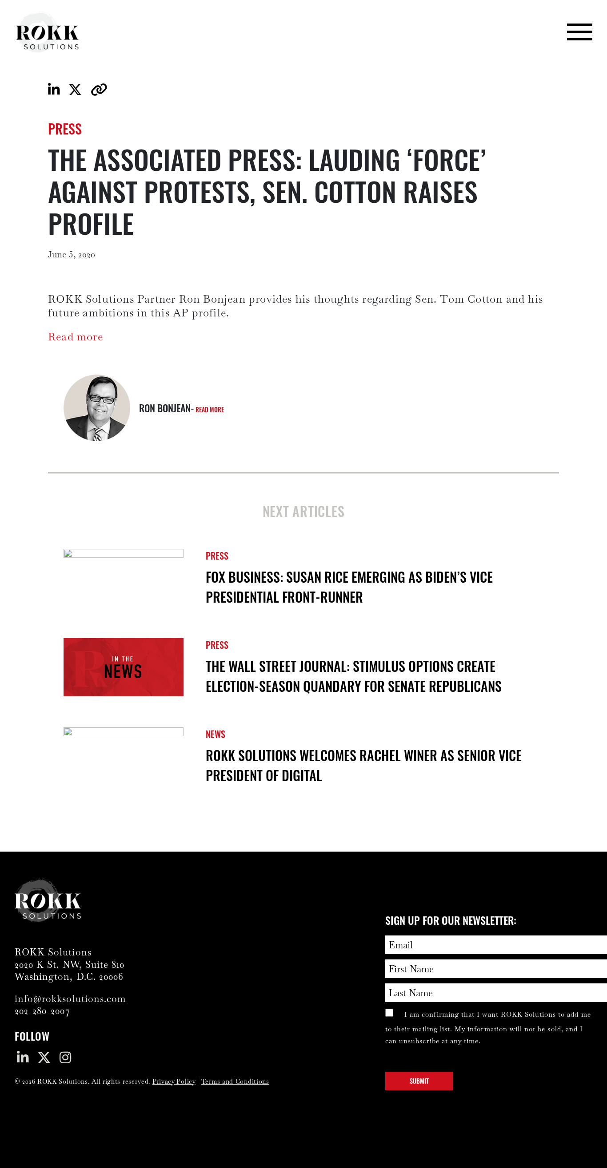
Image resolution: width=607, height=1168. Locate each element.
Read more (75, 336)
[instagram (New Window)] (68, 1061)
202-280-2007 (42, 1011)
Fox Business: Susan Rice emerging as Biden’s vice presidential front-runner (349, 587)
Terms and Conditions (235, 1081)
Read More (210, 409)
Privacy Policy (174, 1081)
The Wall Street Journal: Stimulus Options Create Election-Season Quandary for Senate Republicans (354, 676)
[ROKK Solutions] (48, 32)
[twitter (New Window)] (46, 1061)
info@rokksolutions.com (70, 999)
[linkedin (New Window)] (25, 1061)
